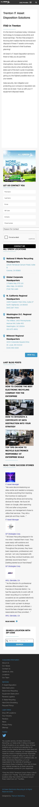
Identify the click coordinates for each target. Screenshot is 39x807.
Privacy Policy (7, 724)
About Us (5, 663)
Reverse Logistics (8, 696)
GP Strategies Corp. (13, 534)
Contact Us (6, 669)
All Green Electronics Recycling (13, 789)
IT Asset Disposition (9, 685)
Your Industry (7, 716)
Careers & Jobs (7, 671)
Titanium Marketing (18, 796)
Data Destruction (8, 688)
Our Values (6, 666)
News (4, 722)
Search (19, 644)
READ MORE (10, 622)
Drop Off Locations (9, 713)
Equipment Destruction (10, 694)
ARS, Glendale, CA (12, 580)
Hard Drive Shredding (10, 702)
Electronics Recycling (10, 691)
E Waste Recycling (8, 699)
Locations (5, 674)
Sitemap (5, 727)
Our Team (5, 677)
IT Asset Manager (12, 484)
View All (31, 355)
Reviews (5, 719)
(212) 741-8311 (24, 2)
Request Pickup (8, 705)
